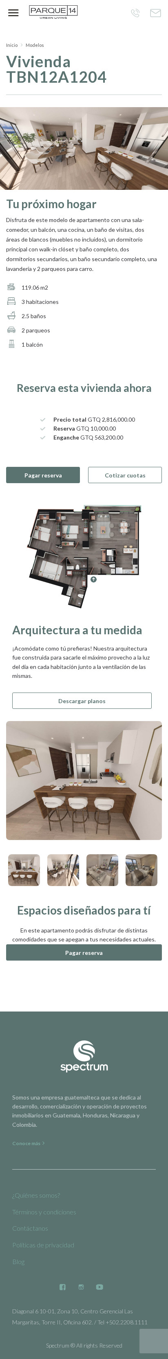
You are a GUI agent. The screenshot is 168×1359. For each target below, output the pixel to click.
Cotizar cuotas (125, 475)
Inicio (12, 45)
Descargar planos (82, 700)
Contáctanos (30, 1228)
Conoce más (26, 1143)
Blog (18, 1261)
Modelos (35, 45)
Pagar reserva (43, 475)
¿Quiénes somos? (36, 1195)
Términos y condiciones (44, 1212)
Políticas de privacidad (43, 1245)
